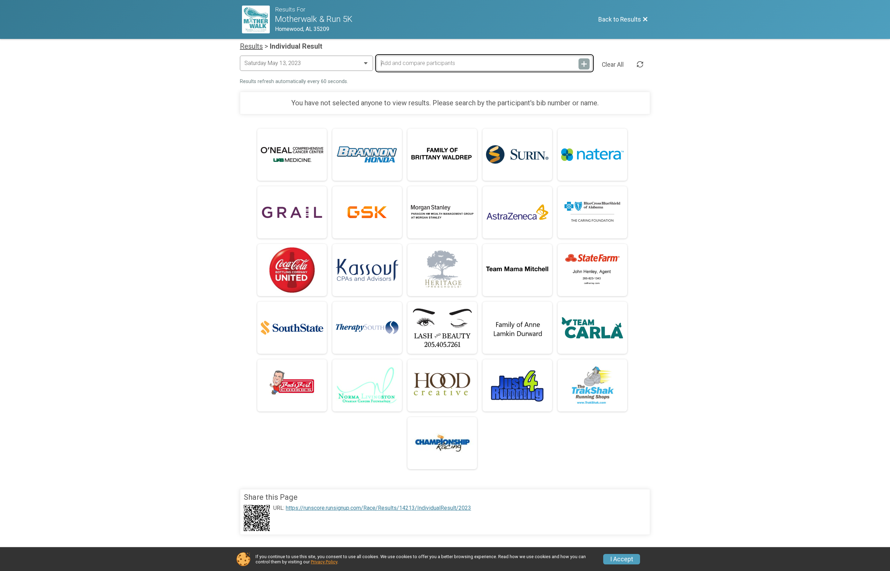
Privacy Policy (324, 561)
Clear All (613, 64)
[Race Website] (258, 19)
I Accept (621, 559)
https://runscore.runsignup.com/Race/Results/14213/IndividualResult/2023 (378, 508)
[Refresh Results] (640, 65)
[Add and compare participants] (584, 64)
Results (251, 46)
